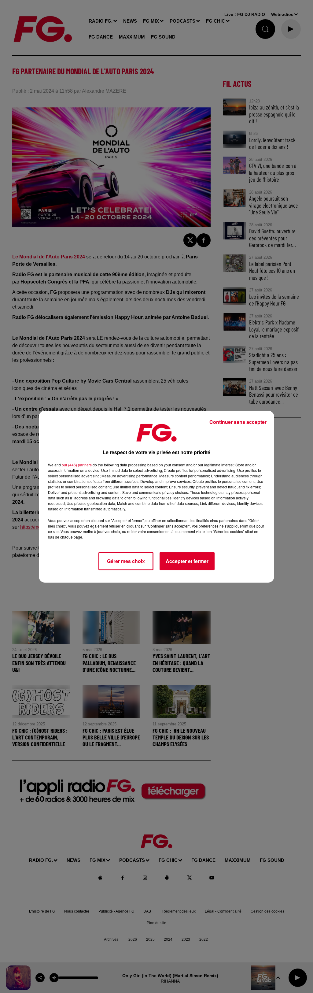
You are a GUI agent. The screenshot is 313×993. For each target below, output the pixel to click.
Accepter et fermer (187, 561)
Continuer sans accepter (238, 421)
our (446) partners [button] (77, 464)
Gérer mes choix (126, 561)
